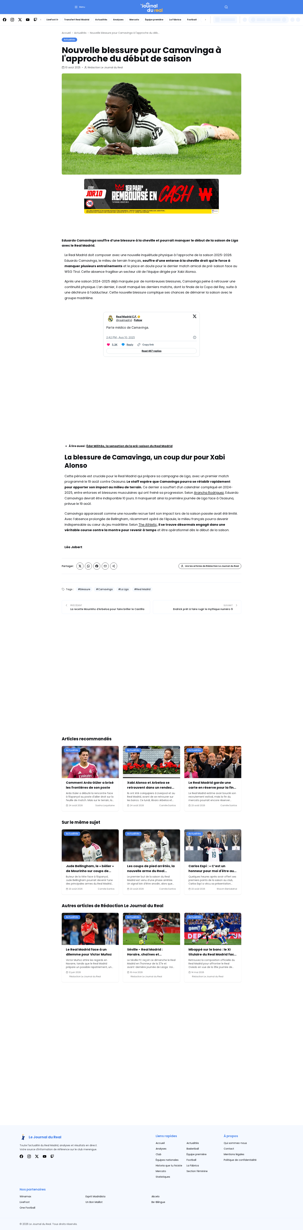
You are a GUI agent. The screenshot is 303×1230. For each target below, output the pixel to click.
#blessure (84, 589)
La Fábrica (175, 19)
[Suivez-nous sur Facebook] (4, 20)
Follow (138, 320)
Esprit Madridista (95, 1196)
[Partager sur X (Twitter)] (79, 566)
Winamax (25, 1196)
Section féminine (197, 1171)
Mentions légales (234, 1154)
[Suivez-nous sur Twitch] (35, 20)
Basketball (193, 1148)
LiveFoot (25, 1202)
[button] (79, 7)
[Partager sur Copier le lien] (113, 566)
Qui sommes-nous (235, 1143)
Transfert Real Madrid (76, 19)
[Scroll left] (41, 20)
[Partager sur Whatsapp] (88, 566)
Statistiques (163, 1177)
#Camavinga (104, 589)
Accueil (66, 33)
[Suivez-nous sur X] (20, 20)
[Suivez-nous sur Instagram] (12, 20)
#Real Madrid (142, 589)
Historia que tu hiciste (169, 1165)
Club (158, 1154)
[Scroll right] (205, 20)
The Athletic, (148, 524)
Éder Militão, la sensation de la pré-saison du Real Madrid (129, 446)
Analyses (118, 19)
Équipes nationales (167, 1160)
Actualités (101, 19)
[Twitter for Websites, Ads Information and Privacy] (194, 337)
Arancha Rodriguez (209, 492)
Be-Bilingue (158, 1202)
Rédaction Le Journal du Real (105, 67)
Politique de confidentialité (240, 1160)
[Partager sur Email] (105, 566)
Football (192, 19)
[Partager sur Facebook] (96, 566)
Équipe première (154, 19)
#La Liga (123, 589)
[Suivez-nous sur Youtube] (27, 20)
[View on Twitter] (195, 318)
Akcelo (156, 1196)
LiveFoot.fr (52, 19)
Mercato (134, 19)
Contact (229, 1148)
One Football (27, 1207)
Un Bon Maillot (94, 1202)
